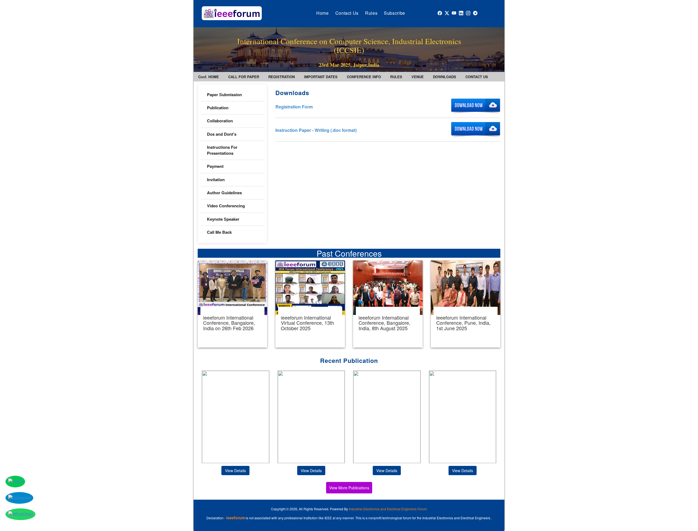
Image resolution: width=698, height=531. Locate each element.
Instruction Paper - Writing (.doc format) (316, 130)
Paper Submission (224, 95)
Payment (215, 166)
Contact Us (347, 13)
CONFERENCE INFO (364, 76)
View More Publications (349, 487)
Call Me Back (219, 232)
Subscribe (394, 13)
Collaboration (220, 121)
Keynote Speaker (223, 219)
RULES (396, 76)
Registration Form (294, 107)
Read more (232, 304)
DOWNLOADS (444, 76)
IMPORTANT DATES (321, 76)
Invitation (216, 180)
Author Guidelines (224, 193)
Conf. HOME (208, 76)
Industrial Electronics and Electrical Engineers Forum (388, 508)
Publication (217, 108)
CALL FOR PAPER (243, 76)
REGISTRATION (281, 76)
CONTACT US (476, 76)
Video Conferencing (226, 206)
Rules (371, 13)
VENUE (417, 76)
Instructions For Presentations (222, 150)
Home (322, 13)
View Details (235, 470)
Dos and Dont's (221, 134)
